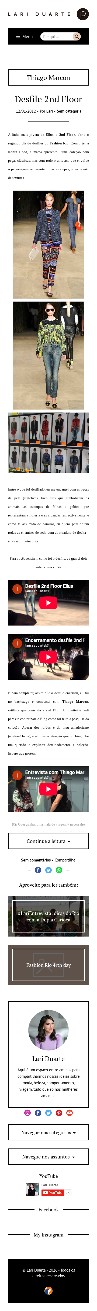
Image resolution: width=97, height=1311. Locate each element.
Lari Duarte (48, 1058)
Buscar (77, 36)
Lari (49, 111)
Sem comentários (36, 860)
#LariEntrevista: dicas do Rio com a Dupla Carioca (48, 916)
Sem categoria (69, 111)
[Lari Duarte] (48, 14)
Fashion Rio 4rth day (48, 965)
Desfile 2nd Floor (48, 99)
